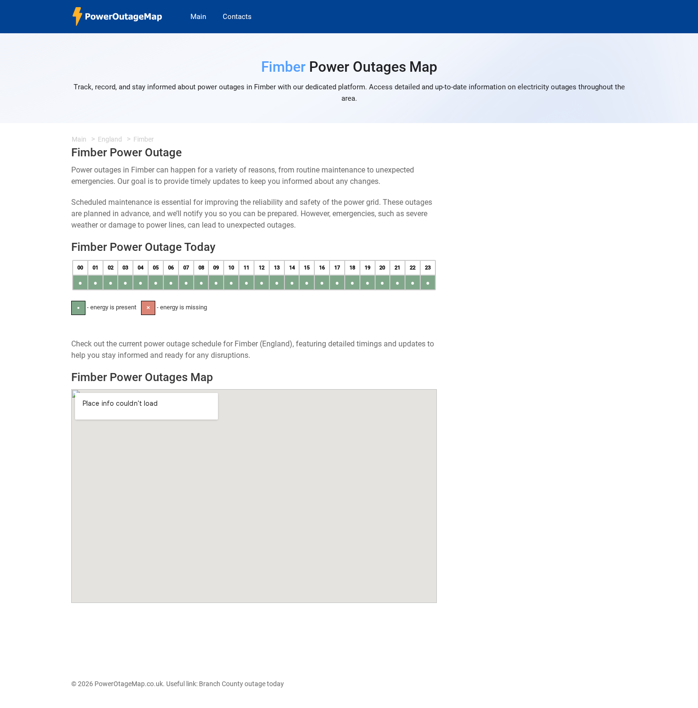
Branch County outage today (241, 684)
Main (198, 16)
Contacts (237, 16)
